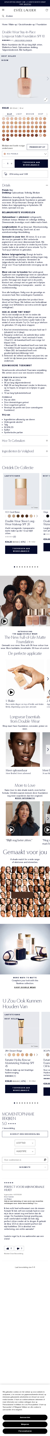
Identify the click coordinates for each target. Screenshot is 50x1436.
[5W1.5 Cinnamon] (24, 131)
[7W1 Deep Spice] (28, 135)
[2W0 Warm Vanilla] (44, 118)
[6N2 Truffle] (11, 135)
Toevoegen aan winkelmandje (31, 163)
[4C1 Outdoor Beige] (24, 127)
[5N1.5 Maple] (15, 131)
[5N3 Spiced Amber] (40, 131)
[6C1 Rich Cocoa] (44, 131)
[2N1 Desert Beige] (7, 122)
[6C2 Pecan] (3, 139)
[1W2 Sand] (36, 118)
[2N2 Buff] (24, 122)
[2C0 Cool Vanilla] (40, 118)
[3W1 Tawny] (3, 127)
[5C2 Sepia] (28, 131)
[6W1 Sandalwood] (7, 135)
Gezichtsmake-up (27, 24)
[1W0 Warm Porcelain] (15, 118)
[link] (25, 957)
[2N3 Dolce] (36, 122)
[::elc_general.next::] (37, 516)
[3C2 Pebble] (11, 127)
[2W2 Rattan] (28, 122)
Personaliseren (25, 1431)
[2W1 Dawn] (11, 122)
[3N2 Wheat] (15, 127)
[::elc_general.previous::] (6, 516)
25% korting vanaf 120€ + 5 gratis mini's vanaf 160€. (25, 3)
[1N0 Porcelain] (11, 118)
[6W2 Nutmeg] (15, 135)
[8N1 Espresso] (36, 135)
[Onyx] (47, 516)
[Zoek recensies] (45, 1160)
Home (4, 24)
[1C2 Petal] (40, 135)
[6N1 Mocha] (3, 135)
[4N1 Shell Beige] (28, 127)
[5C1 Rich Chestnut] (11, 131)
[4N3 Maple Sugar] (44, 127)
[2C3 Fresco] (32, 122)
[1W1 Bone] (28, 118)
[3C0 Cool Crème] (40, 122)
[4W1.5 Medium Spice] (36, 127)
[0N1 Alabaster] (3, 118)
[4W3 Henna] (3, 131)
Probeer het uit (37, 147)
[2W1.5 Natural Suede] (15, 122)
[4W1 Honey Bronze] (32, 127)
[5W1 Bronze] (20, 131)
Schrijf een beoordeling (25, 1134)
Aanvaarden (25, 1417)
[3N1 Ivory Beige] (44, 122)
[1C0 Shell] (7, 118)
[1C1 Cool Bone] (20, 118)
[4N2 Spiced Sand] (40, 127)
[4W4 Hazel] (7, 131)
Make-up (13, 24)
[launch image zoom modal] (46, 100)
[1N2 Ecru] (32, 118)
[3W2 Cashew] (20, 127)
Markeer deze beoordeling (13, 1254)
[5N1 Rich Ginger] (44, 135)
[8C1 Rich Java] (7, 139)
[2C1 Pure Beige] (3, 122)
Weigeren (25, 1424)
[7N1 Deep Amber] (24, 135)
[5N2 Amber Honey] (32, 131)
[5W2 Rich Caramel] (36, 131)
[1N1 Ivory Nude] (24, 118)
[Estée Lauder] (25, 9)
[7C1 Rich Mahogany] (20, 135)
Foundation (42, 24)
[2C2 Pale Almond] (20, 122)
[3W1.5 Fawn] (7, 127)
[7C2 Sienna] (32, 135)
